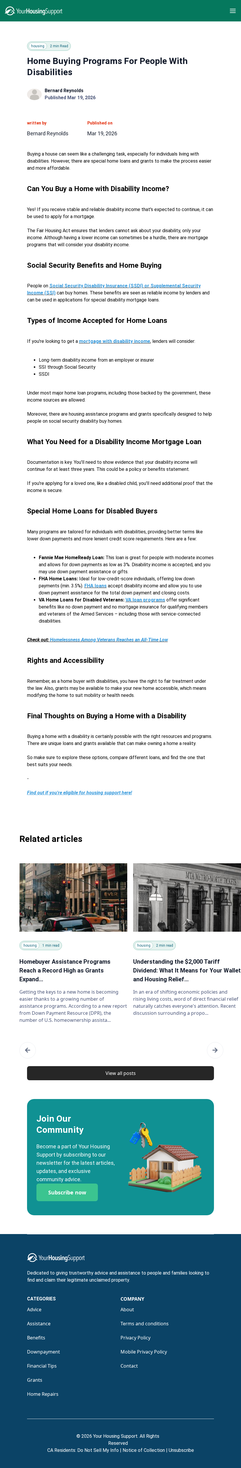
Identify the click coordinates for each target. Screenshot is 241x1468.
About (127, 1309)
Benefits (36, 1337)
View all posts (121, 1073)
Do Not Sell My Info (99, 1450)
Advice (34, 1309)
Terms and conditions (144, 1323)
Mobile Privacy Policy (143, 1352)
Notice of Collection (145, 1450)
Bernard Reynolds (64, 90)
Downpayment (43, 1352)
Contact (129, 1366)
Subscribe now (67, 1192)
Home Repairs (42, 1394)
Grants (34, 1380)
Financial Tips (42, 1366)
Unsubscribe (181, 1450)
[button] (27, 1050)
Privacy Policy (135, 1337)
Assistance (39, 1323)
